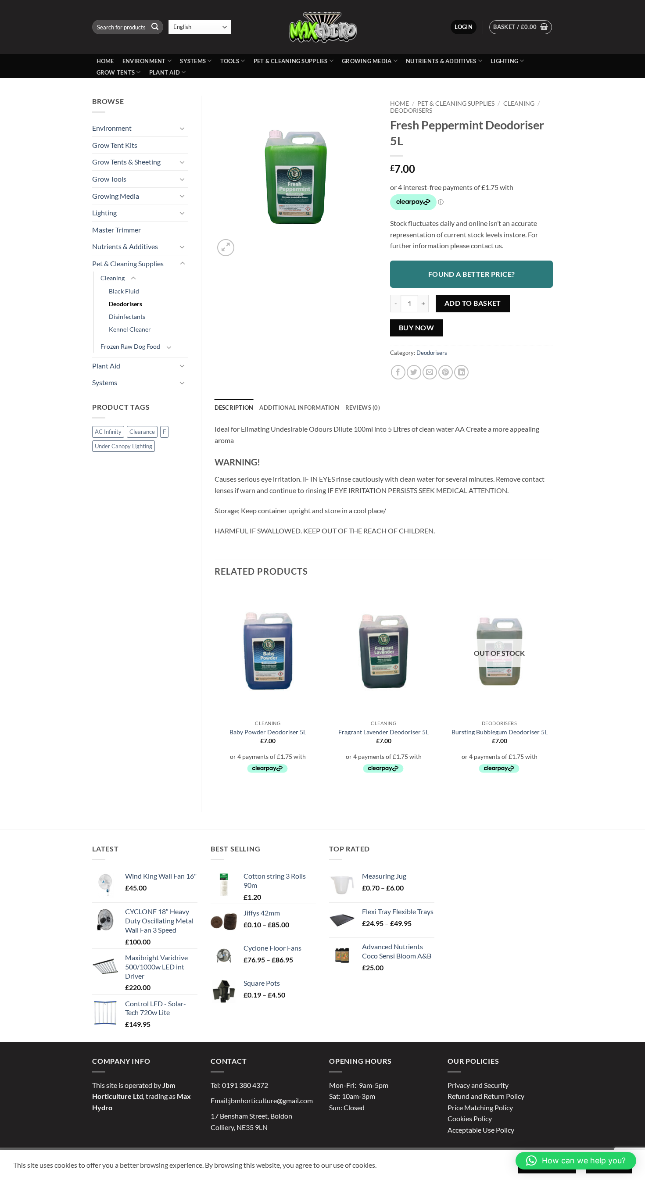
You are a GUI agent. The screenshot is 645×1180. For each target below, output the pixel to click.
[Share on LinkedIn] (461, 372)
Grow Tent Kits (114, 145)
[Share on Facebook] (398, 372)
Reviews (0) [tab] (362, 407)
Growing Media (366, 60)
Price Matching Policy (480, 1107)
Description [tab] (234, 407)
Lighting (504, 60)
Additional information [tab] (299, 407)
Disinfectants (127, 316)
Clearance (142, 431)
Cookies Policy (470, 1118)
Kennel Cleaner (130, 329)
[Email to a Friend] (430, 372)
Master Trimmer (116, 229)
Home (105, 60)
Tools (229, 60)
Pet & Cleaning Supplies (291, 60)
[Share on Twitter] (414, 372)
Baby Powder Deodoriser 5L (267, 732)
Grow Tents (116, 72)
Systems (193, 60)
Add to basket (472, 303)
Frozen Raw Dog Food (130, 346)
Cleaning (112, 278)
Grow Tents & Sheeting (126, 161)
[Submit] (154, 27)
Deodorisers (125, 304)
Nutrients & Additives (441, 60)
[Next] (552, 692)
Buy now (416, 328)
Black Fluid (124, 291)
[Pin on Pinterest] (445, 372)
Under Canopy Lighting (123, 446)
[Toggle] (182, 128)
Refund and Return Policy (486, 1096)
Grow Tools (109, 179)
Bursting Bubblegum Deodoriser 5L (500, 732)
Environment (144, 60)
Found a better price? (471, 274)
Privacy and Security (478, 1085)
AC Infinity (108, 431)
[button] (464, 27)
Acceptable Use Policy (481, 1130)
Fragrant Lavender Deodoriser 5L (383, 732)
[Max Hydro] (322, 27)
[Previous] (215, 692)
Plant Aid (164, 72)
